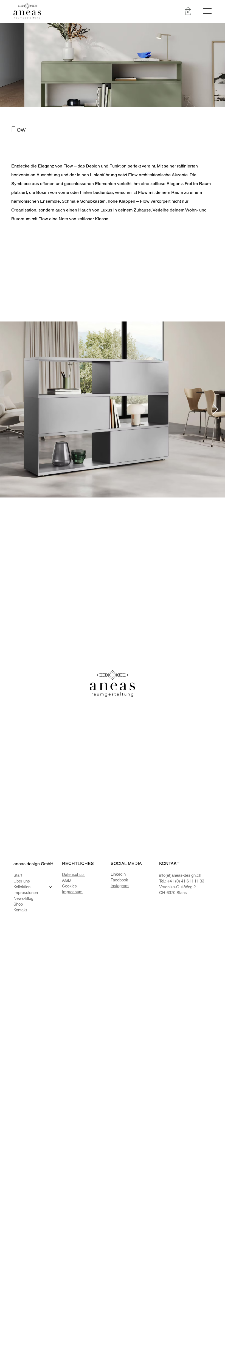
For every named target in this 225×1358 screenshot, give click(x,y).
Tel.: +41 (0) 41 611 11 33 (181, 881)
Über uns (21, 881)
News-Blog (23, 898)
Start (17, 875)
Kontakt (20, 910)
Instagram (120, 885)
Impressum (72, 891)
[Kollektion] (51, 887)
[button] (188, 11)
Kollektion (21, 886)
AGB (66, 880)
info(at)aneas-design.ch (180, 875)
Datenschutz (73, 874)
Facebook (119, 880)
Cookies (69, 886)
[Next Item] (215, 409)
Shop (18, 904)
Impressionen (25, 892)
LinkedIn (118, 874)
